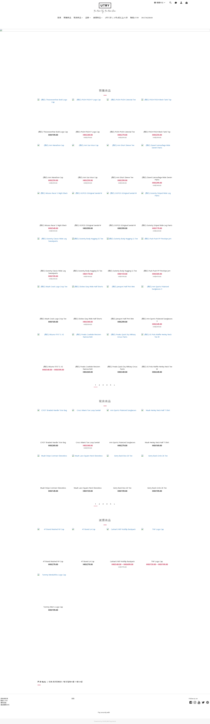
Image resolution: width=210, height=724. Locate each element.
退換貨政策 (4, 699)
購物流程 (3, 703)
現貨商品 (77, 17)
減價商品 (97, 17)
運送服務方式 (5, 705)
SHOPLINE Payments (109, 721)
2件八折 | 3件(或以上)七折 (116, 17)
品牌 (87, 17)
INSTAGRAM (147, 17)
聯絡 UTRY (4, 701)
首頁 (59, 17)
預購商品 (67, 17)
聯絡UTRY (134, 17)
